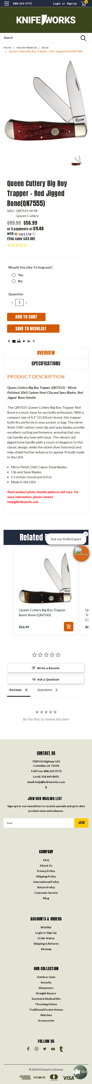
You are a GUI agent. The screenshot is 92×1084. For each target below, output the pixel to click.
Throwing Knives (46, 1004)
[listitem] (45, 591)
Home (7, 47)
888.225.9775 (53, 771)
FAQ (46, 860)
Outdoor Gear (46, 977)
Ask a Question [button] (48, 679)
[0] (80, 3)
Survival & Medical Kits (46, 998)
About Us (46, 865)
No (20, 281)
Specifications (45, 363)
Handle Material (27, 47)
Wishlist (46, 927)
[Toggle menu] (6, 6)
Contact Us (46, 753)
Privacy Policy (46, 871)
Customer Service (46, 892)
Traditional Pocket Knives (46, 1009)
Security (46, 982)
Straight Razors (46, 993)
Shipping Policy (46, 876)
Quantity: (16, 294)
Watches (46, 1015)
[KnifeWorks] (46, 20)
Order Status (46, 938)
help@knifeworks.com (50, 782)
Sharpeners (46, 988)
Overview (46, 352)
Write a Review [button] (48, 668)
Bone (45, 47)
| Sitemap (57, 1069)
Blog (46, 898)
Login (56, 3)
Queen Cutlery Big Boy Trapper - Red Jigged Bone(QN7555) (46, 51)
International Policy (46, 882)
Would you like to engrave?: (30, 267)
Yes (20, 275)
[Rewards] (80, 1072)
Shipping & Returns (46, 943)
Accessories (46, 1020)
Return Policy (46, 887)
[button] (27, 231)
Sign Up (72, 3)
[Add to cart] (68, 626)
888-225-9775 (22, 3)
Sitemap (46, 949)
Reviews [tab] (15, 690)
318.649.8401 (50, 776)
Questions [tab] (44, 690)
